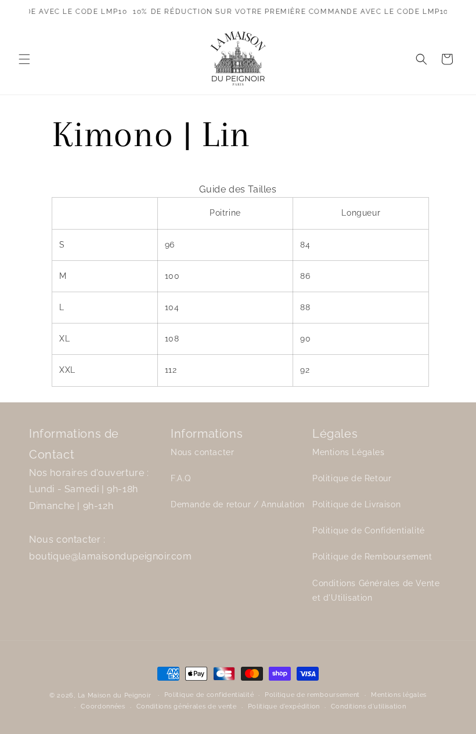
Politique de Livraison (356, 504)
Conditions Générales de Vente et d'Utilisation (375, 590)
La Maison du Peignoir (115, 695)
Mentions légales (399, 695)
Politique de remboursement (312, 695)
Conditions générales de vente (186, 706)
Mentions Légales (348, 452)
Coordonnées (103, 706)
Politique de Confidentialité (368, 530)
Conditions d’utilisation (368, 706)
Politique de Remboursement (372, 556)
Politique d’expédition (284, 706)
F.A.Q (181, 478)
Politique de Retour (351, 478)
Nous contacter (202, 452)
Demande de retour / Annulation (238, 504)
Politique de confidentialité (209, 695)
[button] (24, 59)
